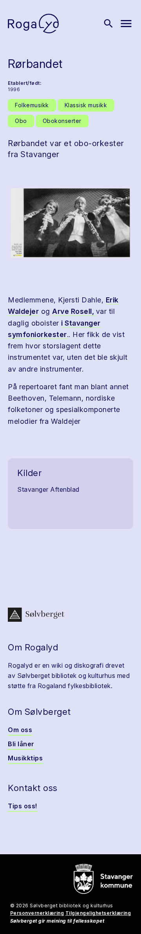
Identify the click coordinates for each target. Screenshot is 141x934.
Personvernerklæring (37, 913)
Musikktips (25, 758)
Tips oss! (22, 806)
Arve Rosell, (74, 311)
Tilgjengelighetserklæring (98, 913)
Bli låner (21, 744)
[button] (70, 223)
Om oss (20, 730)
